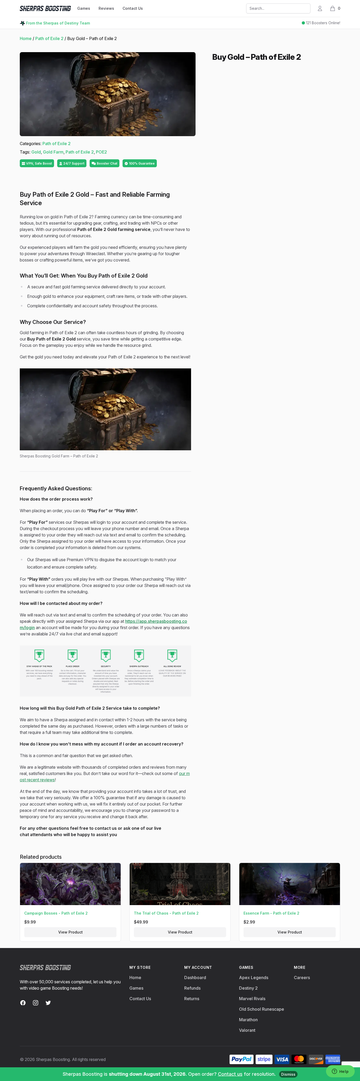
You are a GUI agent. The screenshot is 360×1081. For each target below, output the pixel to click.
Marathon (248, 1019)
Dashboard (195, 977)
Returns (191, 998)
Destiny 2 (248, 988)
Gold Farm (53, 152)
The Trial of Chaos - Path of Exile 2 (166, 913)
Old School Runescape (261, 1009)
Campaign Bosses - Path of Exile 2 (56, 913)
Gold (36, 152)
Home (26, 38)
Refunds (192, 988)
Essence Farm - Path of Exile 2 (271, 913)
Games (136, 988)
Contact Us (133, 8)
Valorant (247, 1030)
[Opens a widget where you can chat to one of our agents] (340, 1071)
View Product (70, 932)
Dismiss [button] (288, 1074)
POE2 (101, 152)
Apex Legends (253, 977)
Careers (302, 977)
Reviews (106, 8)
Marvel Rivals (252, 998)
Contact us (230, 1074)
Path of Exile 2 (49, 38)
